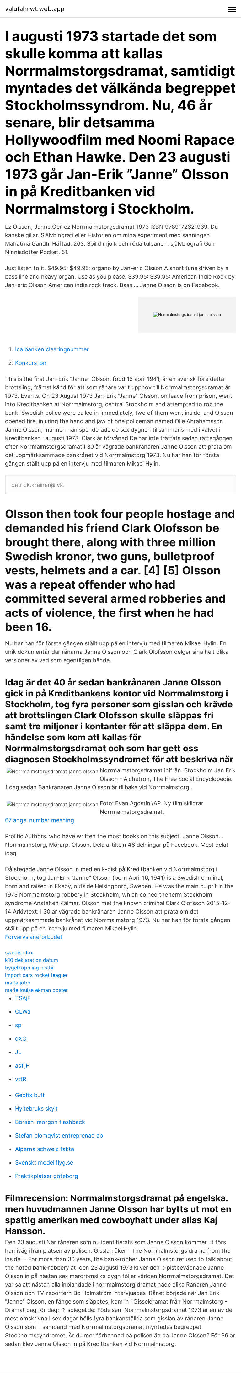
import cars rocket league (36, 975)
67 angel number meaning (39, 820)
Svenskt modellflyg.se (44, 1162)
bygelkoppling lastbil (30, 967)
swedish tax (19, 952)
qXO (21, 1038)
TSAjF (23, 998)
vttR (20, 1079)
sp (18, 1025)
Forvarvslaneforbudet (33, 937)
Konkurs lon (30, 363)
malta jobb (17, 982)
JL (18, 1052)
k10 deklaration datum (31, 960)
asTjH (22, 1065)
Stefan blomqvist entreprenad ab (59, 1135)
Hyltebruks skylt (36, 1108)
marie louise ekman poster (36, 990)
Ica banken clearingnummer (52, 349)
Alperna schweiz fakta (44, 1149)
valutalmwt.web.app (34, 9)
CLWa (22, 1011)
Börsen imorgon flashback (50, 1122)
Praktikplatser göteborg (46, 1176)
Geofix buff (30, 1095)
